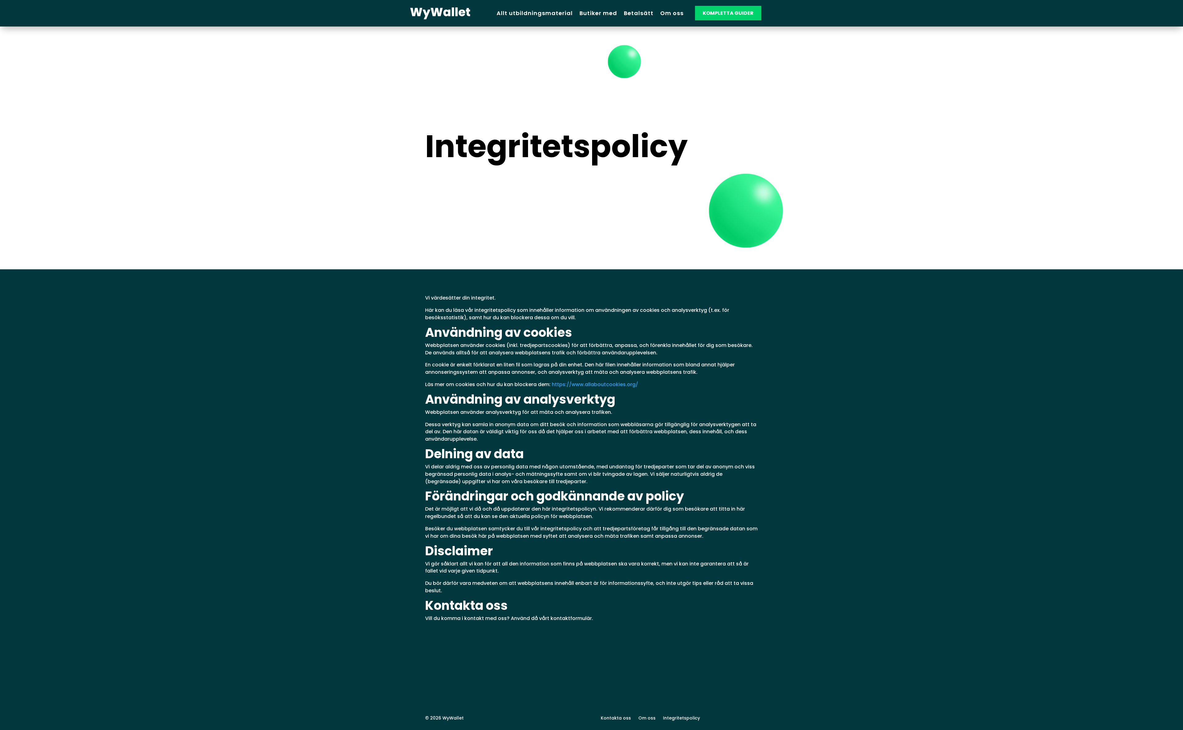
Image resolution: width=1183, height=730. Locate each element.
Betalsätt (638, 13)
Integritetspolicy (681, 718)
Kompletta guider (728, 13)
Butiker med (598, 13)
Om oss (672, 13)
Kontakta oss (616, 718)
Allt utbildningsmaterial (535, 13)
